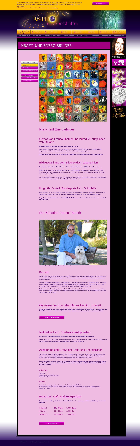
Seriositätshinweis (27, 80)
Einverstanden (98, 3)
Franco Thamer (27, 68)
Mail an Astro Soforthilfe (29, 78)
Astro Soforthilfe (28, 39)
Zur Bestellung (27, 65)
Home (22, 39)
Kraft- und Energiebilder (29, 62)
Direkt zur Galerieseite (52, 317)
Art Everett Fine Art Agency (30, 70)
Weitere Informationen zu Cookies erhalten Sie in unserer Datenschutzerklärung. (37, 8)
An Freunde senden (28, 75)
